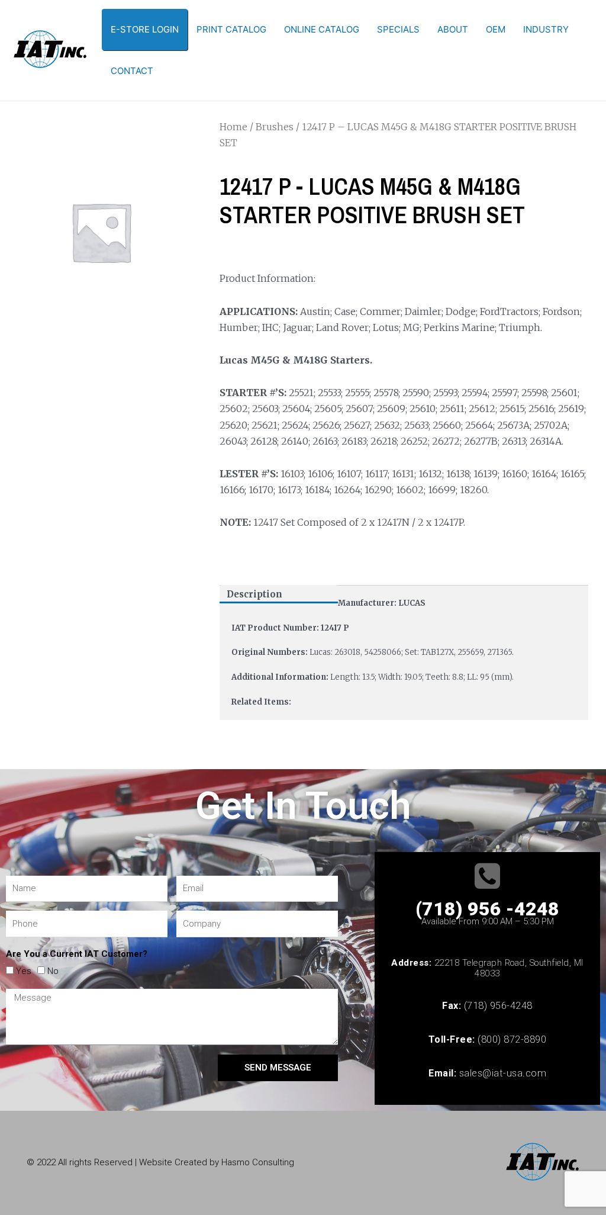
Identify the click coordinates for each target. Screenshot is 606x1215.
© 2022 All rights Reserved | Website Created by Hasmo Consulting (160, 1162)
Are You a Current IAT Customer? (76, 954)
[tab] (279, 594)
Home (233, 127)
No (53, 971)
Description (254, 594)
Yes (23, 971)
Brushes (275, 127)
